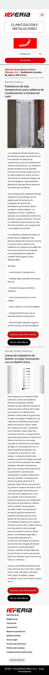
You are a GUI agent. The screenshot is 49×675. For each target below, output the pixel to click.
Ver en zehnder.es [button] (19, 342)
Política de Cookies (16, 648)
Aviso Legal (12, 639)
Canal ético (12, 627)
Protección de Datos (16, 644)
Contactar (25, 60)
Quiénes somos (14, 635)
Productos (25, 53)
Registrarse (12, 619)
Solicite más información (23, 334)
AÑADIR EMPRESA (17, 660)
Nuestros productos (16, 631)
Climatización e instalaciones (24, 27)
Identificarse (13, 615)
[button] (10, 379)
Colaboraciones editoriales (19, 652)
